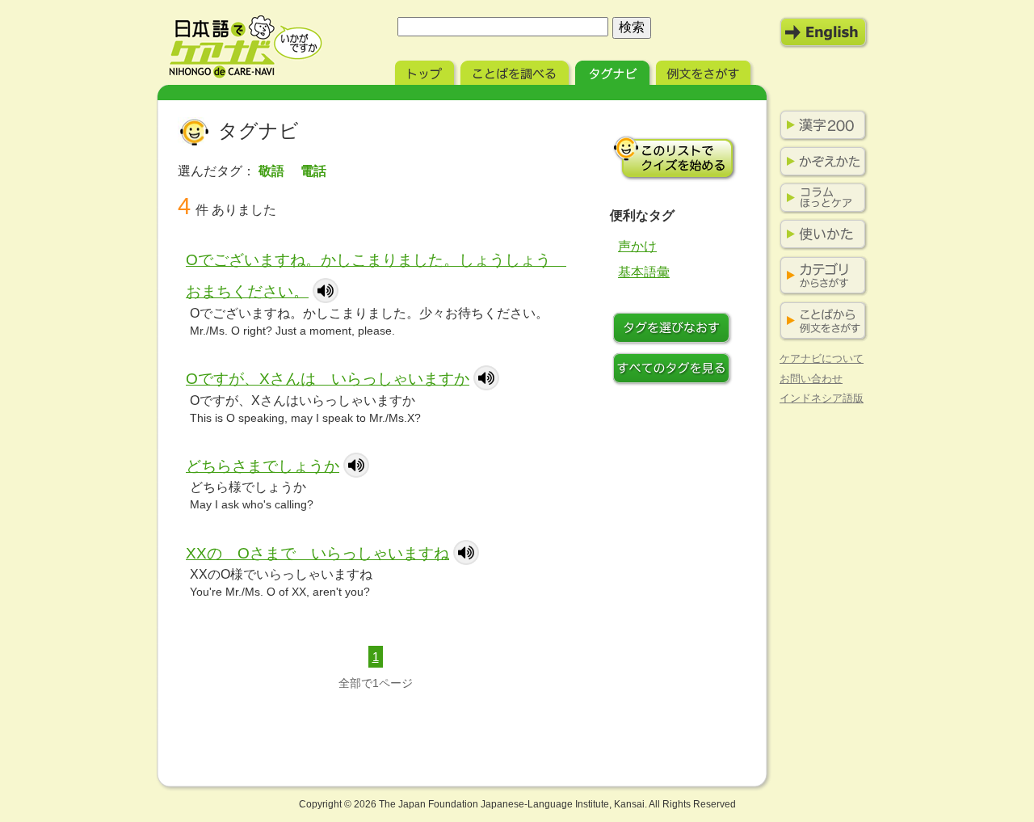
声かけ (637, 246)
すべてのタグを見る (674, 370)
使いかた (819, 234)
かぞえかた (819, 161)
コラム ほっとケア (819, 198)
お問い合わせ (811, 379)
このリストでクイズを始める (674, 157)
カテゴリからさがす (819, 276)
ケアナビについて (822, 358)
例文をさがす (704, 71)
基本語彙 (644, 272)
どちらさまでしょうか (262, 465)
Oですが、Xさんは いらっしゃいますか (327, 378)
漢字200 (819, 125)
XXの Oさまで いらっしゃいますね (317, 553)
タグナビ (614, 71)
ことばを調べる (516, 71)
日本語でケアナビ (246, 47)
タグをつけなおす (674, 330)
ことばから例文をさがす (819, 321)
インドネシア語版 (822, 398)
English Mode (824, 32)
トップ (426, 71)
